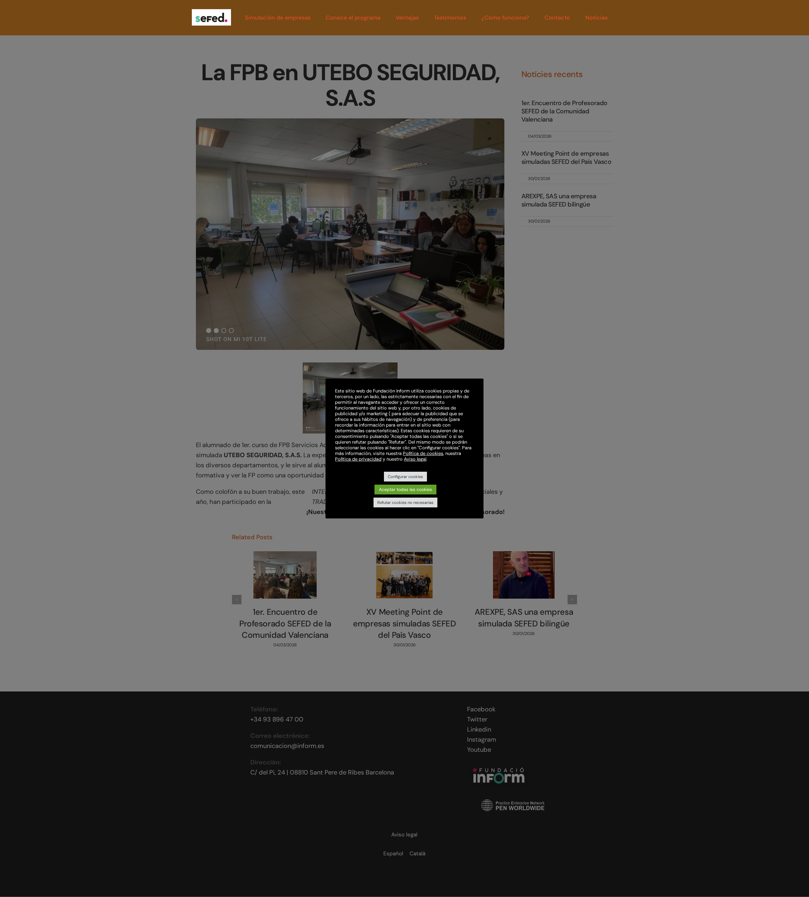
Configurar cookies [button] (405, 476)
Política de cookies (423, 453)
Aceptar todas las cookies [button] (405, 489)
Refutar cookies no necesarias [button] (405, 502)
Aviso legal (415, 459)
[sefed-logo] (211, 12)
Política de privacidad (358, 459)
